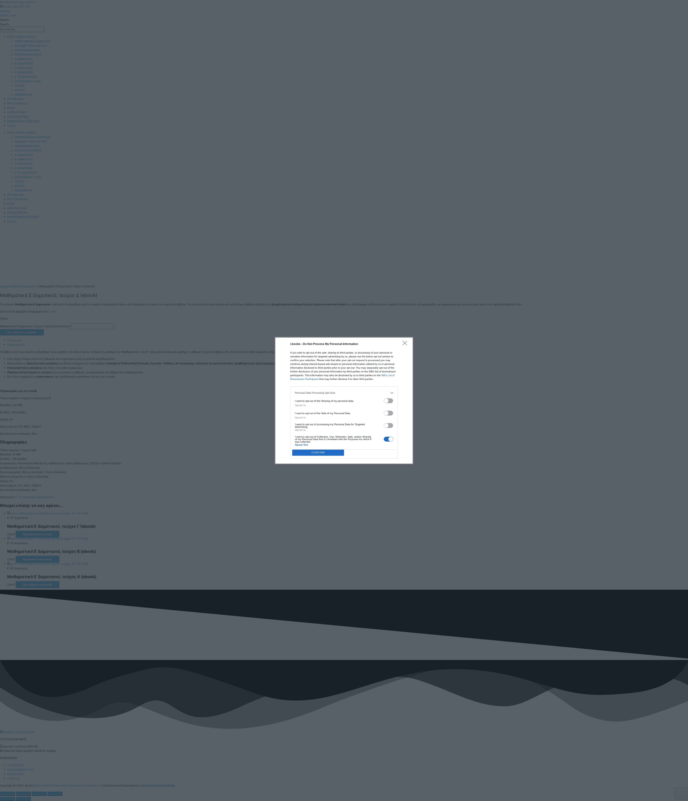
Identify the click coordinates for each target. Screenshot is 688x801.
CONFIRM (318, 452)
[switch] (388, 400)
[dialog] (344, 400)
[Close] (406, 344)
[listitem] (344, 393)
